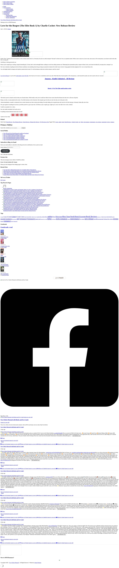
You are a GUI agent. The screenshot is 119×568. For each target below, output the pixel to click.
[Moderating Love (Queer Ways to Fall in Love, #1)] (2, 234)
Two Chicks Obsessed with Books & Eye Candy (11, 20)
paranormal (104, 122)
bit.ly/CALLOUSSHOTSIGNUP (13, 509)
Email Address (4, 147)
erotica (113, 216)
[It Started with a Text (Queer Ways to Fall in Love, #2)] (2, 243)
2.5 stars (2, 216)
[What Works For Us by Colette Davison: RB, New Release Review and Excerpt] (21, 197)
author (60, 122)
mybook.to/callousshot (54, 503)
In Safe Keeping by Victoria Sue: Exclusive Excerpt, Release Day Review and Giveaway (22, 193)
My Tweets (3, 180)
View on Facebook (9, 440)
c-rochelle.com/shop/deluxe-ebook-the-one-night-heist (83, 452)
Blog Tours (66, 217)
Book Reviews (68, 122)
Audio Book (44, 216)
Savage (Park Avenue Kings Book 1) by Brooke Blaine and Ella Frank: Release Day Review (23, 174)
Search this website (5, 127)
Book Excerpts (80, 217)
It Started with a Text (5, 246)
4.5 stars (18, 216)
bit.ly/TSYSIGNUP (88, 485)
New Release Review (17, 122)
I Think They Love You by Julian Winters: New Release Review (17, 173)
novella (96, 219)
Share (2, 441)
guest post (38, 219)
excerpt (3, 219)
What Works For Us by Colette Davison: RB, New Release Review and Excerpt (20, 198)
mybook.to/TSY (49, 477)
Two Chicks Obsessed (14, 562)
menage (68, 219)
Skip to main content (7, 3)
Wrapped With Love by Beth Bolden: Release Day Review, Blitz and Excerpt (20, 208)
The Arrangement (4, 264)
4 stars (56, 122)
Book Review (9, 122)
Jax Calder (4, 238)
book (63, 122)
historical (42, 219)
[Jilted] (2, 252)
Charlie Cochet (75, 122)
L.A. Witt (45, 219)
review (108, 122)
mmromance (92, 122)
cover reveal (109, 216)
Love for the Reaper (5, 75)
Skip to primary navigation (9, 1)
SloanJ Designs (38, 562)
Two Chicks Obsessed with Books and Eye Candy (12, 427)
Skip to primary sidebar (8, 4)
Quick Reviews (26, 122)
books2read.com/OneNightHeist (53, 452)
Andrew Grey (34, 216)
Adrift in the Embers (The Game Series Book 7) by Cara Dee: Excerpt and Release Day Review (24, 200)
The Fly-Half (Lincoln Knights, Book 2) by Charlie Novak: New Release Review (21, 172)
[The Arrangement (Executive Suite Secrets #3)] (2, 262)
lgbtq (82, 122)
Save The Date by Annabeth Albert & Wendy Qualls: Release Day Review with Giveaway (23, 203)
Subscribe (5, 151)
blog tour (59, 217)
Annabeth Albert (39, 216)
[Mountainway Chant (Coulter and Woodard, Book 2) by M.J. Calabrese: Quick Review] (22, 189)
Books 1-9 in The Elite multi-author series (59, 88)
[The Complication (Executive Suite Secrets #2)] (2, 271)
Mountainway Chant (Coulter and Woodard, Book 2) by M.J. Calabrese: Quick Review (22, 190)
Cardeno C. (99, 216)
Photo (3, 438)
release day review (108, 219)
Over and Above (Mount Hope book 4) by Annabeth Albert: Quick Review (19, 169)
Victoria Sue (15, 221)
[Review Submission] (4, 187)
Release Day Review (34, 122)
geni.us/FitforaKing (53, 525)
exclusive (9, 219)
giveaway (23, 219)
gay (79, 122)
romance (112, 122)
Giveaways (31, 219)
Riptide (2, 221)
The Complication (4, 273)
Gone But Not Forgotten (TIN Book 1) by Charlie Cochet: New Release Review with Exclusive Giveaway (26, 195)
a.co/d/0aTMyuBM (58, 433)
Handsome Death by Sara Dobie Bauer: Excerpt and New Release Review (19, 210)
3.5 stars (9, 216)
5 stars (22, 216)
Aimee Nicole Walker (27, 216)
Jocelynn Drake (5, 265)
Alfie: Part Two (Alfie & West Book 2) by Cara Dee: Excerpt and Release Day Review (22, 171)
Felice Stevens (14, 219)
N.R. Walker (82, 219)
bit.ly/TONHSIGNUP (5, 460)
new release (98, 122)
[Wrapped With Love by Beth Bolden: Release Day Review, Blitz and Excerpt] (20, 207)
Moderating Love (4, 237)
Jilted (2, 255)
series (12, 221)
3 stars (5, 216)
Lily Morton (54, 219)
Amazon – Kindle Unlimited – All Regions (59, 79)
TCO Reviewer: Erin (44, 122)
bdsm (54, 216)
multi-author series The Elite (22, 75)
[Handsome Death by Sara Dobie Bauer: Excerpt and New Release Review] (20, 209)
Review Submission (7, 188)
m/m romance (86, 122)
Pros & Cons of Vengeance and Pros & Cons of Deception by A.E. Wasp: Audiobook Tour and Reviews (26, 205)
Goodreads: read (6, 227)
